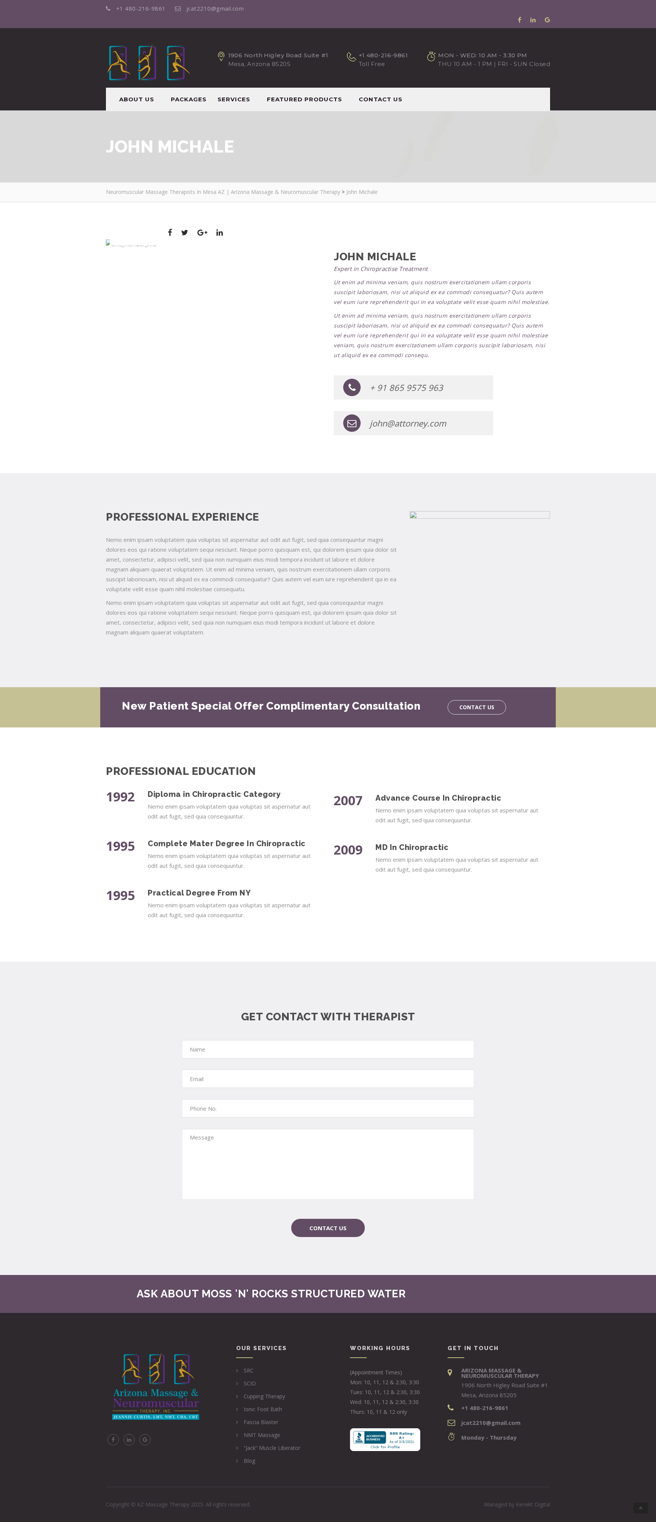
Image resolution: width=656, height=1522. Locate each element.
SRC (249, 1370)
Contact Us (328, 1228)
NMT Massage (262, 1435)
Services (234, 99)
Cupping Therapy (264, 1396)
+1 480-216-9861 (140, 8)
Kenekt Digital (533, 1504)
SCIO (250, 1383)
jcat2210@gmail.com (214, 8)
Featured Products (304, 99)
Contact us (380, 99)
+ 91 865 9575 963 (406, 387)
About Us (136, 99)
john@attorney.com (408, 423)
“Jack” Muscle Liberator (272, 1447)
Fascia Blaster (261, 1422)
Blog (249, 1460)
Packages (189, 99)
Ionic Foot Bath (263, 1409)
